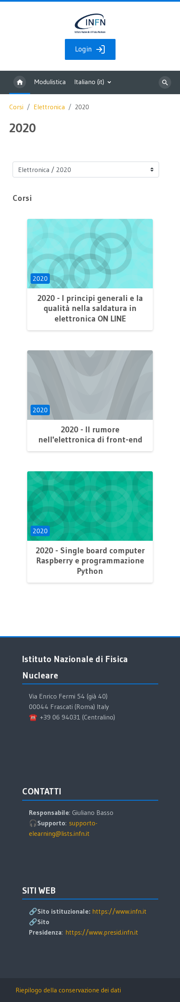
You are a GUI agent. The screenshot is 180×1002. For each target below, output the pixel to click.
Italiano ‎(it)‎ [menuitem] (89, 81)
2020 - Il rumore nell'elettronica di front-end (90, 434)
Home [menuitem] (19, 82)
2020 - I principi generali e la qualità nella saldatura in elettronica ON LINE (90, 308)
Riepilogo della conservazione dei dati (68, 990)
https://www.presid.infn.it (101, 932)
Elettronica (49, 107)
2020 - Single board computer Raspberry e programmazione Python (90, 560)
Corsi (16, 107)
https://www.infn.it (119, 911)
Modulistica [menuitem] (50, 81)
